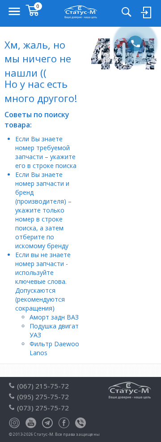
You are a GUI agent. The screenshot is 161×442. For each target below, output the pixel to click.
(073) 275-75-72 (43, 407)
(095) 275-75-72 (43, 396)
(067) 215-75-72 (43, 385)
